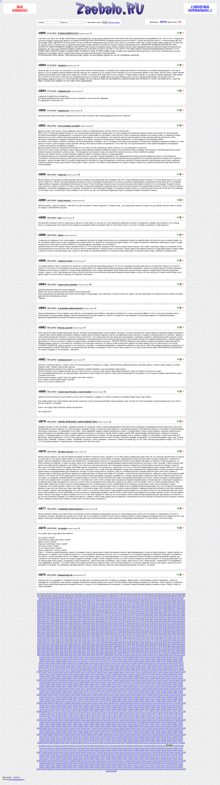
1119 (46, 665)
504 (111, 623)
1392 (92, 686)
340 (115, 613)
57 (73, 596)
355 (183, 613)
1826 (166, 720)
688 (48, 636)
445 (142, 619)
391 (48, 617)
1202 (56, 672)
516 (164, 623)
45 (180, 594)
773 (133, 640)
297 (70, 611)
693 (70, 636)
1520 (69, 697)
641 (133, 632)
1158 (111, 667)
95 (57, 598)
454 (183, 619)
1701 (56, 711)
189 (178, 602)
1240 (119, 674)
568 (102, 628)
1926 (139, 728)
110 (120, 598)
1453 (136, 690)
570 (111, 628)
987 (57, 655)
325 (48, 613)
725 (66, 638)
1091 (41, 663)
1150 (68, 667)
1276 (175, 676)
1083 (141, 661)
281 (147, 609)
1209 (94, 672)
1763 (108, 716)
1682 (97, 709)
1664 (141, 707)
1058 (147, 659)
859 (75, 646)
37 (153, 594)
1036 (169, 657)
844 (156, 644)
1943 (86, 730)
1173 (46, 670)
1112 (155, 663)
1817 (116, 720)
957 (70, 653)
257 (39, 609)
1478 (130, 693)
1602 (89, 703)
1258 (75, 676)
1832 (53, 722)
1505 (133, 695)
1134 (127, 665)
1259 (81, 676)
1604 (100, 703)
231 (70, 607)
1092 (47, 663)
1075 (97, 661)
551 (174, 625)
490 (48, 623)
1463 (47, 693)
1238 (108, 674)
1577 (97, 701)
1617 (172, 703)
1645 (180, 705)
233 (79, 607)
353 (174, 613)
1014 (47, 657)
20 (94, 594)
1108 (134, 663)
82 (159, 596)
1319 (122, 680)
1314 (94, 680)
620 (39, 632)
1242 (130, 674)
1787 (97, 718)
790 (61, 642)
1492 (61, 695)
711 (151, 636)
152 (160, 600)
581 (160, 628)
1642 (164, 705)
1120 (52, 665)
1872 (130, 724)
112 (128, 598)
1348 (136, 682)
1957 (164, 730)
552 (178, 625)
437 (106, 619)
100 (75, 598)
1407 (175, 686)
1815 (105, 720)
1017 (64, 657)
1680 (86, 709)
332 (79, 613)
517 (169, 623)
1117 (181, 663)
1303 (180, 678)
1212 (111, 672)
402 (97, 617)
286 (169, 609)
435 (97, 619)
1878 (164, 724)
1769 (141, 716)
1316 (105, 680)
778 (156, 640)
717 (178, 636)
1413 (61, 688)
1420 (100, 688)
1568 (47, 701)
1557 (130, 699)
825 (70, 644)
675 (138, 634)
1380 (169, 684)
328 (61, 613)
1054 (125, 659)
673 (129, 634)
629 (79, 632)
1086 (158, 661)
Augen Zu (62, 175)
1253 (47, 676)
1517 (53, 697)
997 (102, 655)
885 (43, 649)
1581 (119, 701)
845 (160, 644)
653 (39, 634)
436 (102, 619)
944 (160, 651)
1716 (139, 711)
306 (111, 611)
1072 (81, 661)
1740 (125, 714)
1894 (108, 726)
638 (120, 632)
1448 (108, 690)
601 (102, 630)
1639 (147, 705)
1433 (172, 688)
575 (133, 628)
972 (138, 653)
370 (102, 615)
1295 (136, 678)
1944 (92, 730)
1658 (108, 707)
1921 (111, 728)
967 (115, 653)
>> (1, 1)
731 (93, 638)
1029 (130, 657)
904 (129, 649)
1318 (116, 680)
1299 (158, 678)
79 (149, 596)
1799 (164, 718)
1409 (39, 688)
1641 (158, 705)
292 (48, 611)
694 (75, 636)
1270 (141, 676)
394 (61, 617)
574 (129, 628)
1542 (47, 699)
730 (88, 638)
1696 (175, 709)
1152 (79, 667)
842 (147, 644)
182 (147, 602)
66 (104, 596)
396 (70, 617)
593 (66, 630)
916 (182, 649)
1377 (153, 684)
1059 (153, 659)
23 (105, 594)
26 (115, 594)
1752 (47, 716)
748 (169, 638)
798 (97, 642)
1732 (81, 714)
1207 (83, 672)
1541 (42, 699)
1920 (105, 728)
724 (61, 638)
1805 (50, 720)
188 (174, 602)
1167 (160, 667)
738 (124, 638)
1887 (69, 726)
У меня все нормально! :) (200, 8)
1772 (158, 716)
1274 (164, 676)
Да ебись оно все (65, 452)
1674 (53, 709)
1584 (136, 701)
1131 (111, 665)
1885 (58, 726)
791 (66, 642)
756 (57, 640)
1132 (116, 665)
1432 (166, 688)
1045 (75, 659)
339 (111, 613)
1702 (61, 711)
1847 (136, 722)
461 (66, 621)
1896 (119, 726)
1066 (47, 661)
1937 (53, 730)
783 (178, 640)
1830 (42, 722)
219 (164, 605)
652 (183, 632)
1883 (47, 726)
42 (170, 594)
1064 (180, 659)
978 (165, 653)
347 (147, 613)
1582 (125, 701)
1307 (56, 680)
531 (84, 625)
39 (160, 594)
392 (52, 617)
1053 (119, 659)
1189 (133, 670)
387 (178, 615)
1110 (145, 663)
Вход (105, 22)
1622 (53, 705)
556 (48, 628)
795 (84, 642)
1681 (92, 709)
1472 (97, 693)
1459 (169, 690)
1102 (102, 663)
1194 (160, 670)
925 (75, 651)
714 (164, 636)
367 (88, 615)
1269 (136, 676)
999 (111, 655)
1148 (57, 667)
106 (102, 598)
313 (142, 611)
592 (61, 630)
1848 (141, 722)
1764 (114, 716)
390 (43, 617)
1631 (103, 705)
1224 (177, 672)
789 (57, 642)
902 (120, 649)
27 (118, 594)
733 (102, 638)
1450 (119, 690)
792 (70, 642)
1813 (94, 720)
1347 (130, 682)
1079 (119, 661)
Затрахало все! (65, 360)
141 (111, 600)
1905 (169, 726)
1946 (103, 730)
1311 (78, 680)
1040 (47, 659)
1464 (53, 693)
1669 (169, 707)
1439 (58, 690)
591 (57, 630)
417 (164, 617)
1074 (92, 661)
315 (151, 611)
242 (120, 607)
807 (138, 642)
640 (129, 632)
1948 (114, 730)
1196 (170, 670)
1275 (169, 676)
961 (88, 653)
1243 (136, 674)
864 (97, 646)
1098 (80, 663)
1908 (39, 728)
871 (129, 646)
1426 (133, 688)
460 (61, 621)
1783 (75, 718)
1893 (103, 726)
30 (129, 594)
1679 (81, 709)
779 (160, 640)
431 (79, 619)
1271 (147, 676)
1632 (108, 705)
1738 (114, 714)
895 (88, 649)
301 (88, 611)
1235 (92, 674)
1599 (72, 703)
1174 (52, 670)
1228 (53, 674)
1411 (50, 688)
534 (97, 625)
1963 (53, 732)
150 (151, 600)
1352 (158, 682)
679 (156, 634)
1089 (175, 661)
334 (88, 613)
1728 (58, 714)
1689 (136, 709)
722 (52, 638)
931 (102, 651)
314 (146, 611)
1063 (175, 659)
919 (48, 651)
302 (93, 611)
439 (115, 619)
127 (48, 600)
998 (106, 655)
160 (48, 602)
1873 (136, 724)
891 (70, 649)
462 (70, 621)
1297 (147, 678)
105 (97, 598)
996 (97, 655)
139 (102, 600)
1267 (125, 676)
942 (151, 651)
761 (79, 640)
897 (97, 649)
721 (48, 638)
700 (102, 636)
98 (68, 598)
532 (88, 625)
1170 (176, 667)
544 (142, 625)
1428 (144, 688)
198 (70, 605)
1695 (169, 709)
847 (169, 644)
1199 (39, 672)
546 (151, 625)
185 (160, 602)
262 (61, 609)
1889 (81, 726)
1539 (175, 697)
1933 (177, 728)
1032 (147, 657)
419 (173, 617)
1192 (149, 670)
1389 (75, 686)
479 (147, 621)
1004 (138, 655)
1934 (183, 728)
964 (102, 653)
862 (88, 646)
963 (97, 653)
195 (57, 605)
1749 (175, 714)
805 (129, 642)
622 (48, 632)
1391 (86, 686)
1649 (58, 707)
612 (151, 630)
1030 (136, 657)
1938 (58, 730)
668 (106, 634)
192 (43, 605)
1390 (81, 686)
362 (66, 615)
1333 (53, 682)
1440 (64, 690)
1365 (86, 684)
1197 (176, 670)
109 (115, 598)
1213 (116, 672)
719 (39, 638)
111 (124, 598)
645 (151, 632)
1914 (72, 728)
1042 (58, 659)
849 (178, 644)
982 (183, 653)
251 (160, 607)
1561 (153, 699)
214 (142, 605)
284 (160, 609)
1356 (180, 682)
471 (111, 621)
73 (128, 596)
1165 (149, 667)
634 (102, 632)
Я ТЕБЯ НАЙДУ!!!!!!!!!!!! (68, 33)
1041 (53, 659)
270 (97, 609)
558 (57, 628)
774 (138, 640)
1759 (86, 716)
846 (165, 644)
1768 (136, 716)
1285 (81, 678)
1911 (56, 728)
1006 (149, 655)
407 (120, 617)
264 (70, 609)
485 (174, 621)
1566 (180, 699)
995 (93, 655)
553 (183, 625)
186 (165, 602)
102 (84, 598)
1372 (125, 684)
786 (43, 642)
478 (142, 621)
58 (77, 596)
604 (115, 630)
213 (137, 605)
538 (115, 625)
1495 (78, 695)
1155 (95, 667)
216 (151, 605)
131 (66, 600)
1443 (81, 690)
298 (75, 611)
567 (97, 628)
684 (178, 634)
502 (102, 623)
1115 (171, 663)
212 (133, 605)
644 (147, 632)
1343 (108, 682)
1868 (108, 724)
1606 (111, 703)
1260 (86, 676)
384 (165, 615)
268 (88, 609)
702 (111, 636)
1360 (58, 684)
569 (106, 628)
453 (178, 619)
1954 (147, 730)
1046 (81, 659)
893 (79, 649)
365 (79, 615)
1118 (41, 665)
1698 (39, 711)
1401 (141, 686)
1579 (108, 701)
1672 (42, 709)
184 (156, 602)
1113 (160, 663)
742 (142, 638)
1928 (150, 728)
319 (169, 611)
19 (91, 594)
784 (183, 640)
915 (178, 649)
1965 (64, 732)
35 (146, 594)
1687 (125, 709)
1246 (153, 674)
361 (61, 615)
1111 (150, 663)
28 (122, 594)
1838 (86, 722)
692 (66, 636)
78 (145, 596)
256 (183, 607)
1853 (169, 722)
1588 (158, 701)
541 (129, 625)
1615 (161, 703)
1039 (42, 659)
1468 (75, 693)
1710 (106, 711)
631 (88, 632)
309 (124, 611)
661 (75, 634)
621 (43, 632)
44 (177, 594)
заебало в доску (65, 261)
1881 (180, 724)
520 (182, 623)
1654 (86, 707)
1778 (47, 718)
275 (120, 609)
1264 (108, 676)
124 (181, 598)
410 (133, 617)
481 (156, 621)
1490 (50, 695)
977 (160, 653)
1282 (64, 678)
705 (124, 636)
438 (111, 619)
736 (115, 638)
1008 (160, 655)
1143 (176, 665)
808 (142, 642)
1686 (119, 709)
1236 (97, 674)
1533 (141, 697)
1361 (64, 684)
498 (84, 623)
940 (142, 651)
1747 (164, 714)
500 (93, 623)
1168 (165, 667)
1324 (150, 680)
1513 (177, 695)
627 (70, 632)
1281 (58, 678)
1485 (169, 693)
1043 (64, 659)
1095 (63, 663)
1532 (136, 697)
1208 (89, 672)
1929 (155, 728)
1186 (116, 670)
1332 (47, 682)
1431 (161, 688)
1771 (153, 716)
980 (174, 653)
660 (70, 634)
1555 (119, 699)
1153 (84, 667)
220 (169, 605)
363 (70, 615)
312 (137, 611)
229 (61, 607)
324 (43, 613)
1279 (47, 678)
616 (169, 630)
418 (169, 617)
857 (66, 646)
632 (93, 632)
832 (102, 644)
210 (124, 605)
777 (151, 640)
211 (129, 605)
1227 (47, 674)
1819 (128, 720)
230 (66, 607)
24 (108, 594)
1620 (42, 705)
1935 (42, 730)
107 (106, 598)
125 (39, 600)
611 (146, 630)
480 (151, 621)
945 (165, 651)
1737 (108, 714)
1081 (130, 661)
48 (42, 596)
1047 (86, 659)
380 (147, 615)
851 (39, 646)
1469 (81, 693)
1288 (97, 678)
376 (129, 615)
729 (84, 638)
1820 (133, 720)
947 (174, 651)
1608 (122, 703)
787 (48, 642)
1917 (89, 728)
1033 (153, 657)
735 (111, 638)
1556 (125, 699)
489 (43, 623)
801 (111, 642)
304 (102, 611)
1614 (155, 703)
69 (114, 596)
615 (164, 630)
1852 (164, 722)
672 (124, 634)
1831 (47, 722)
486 (178, 621)
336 (97, 613)
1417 (83, 688)
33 (139, 594)
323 (39, 613)
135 (84, 600)
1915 (78, 728)
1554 (114, 699)
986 (52, 655)
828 (84, 644)
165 (70, 602)
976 (156, 653)
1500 (106, 695)
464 (79, 621)
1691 (147, 709)
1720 (161, 711)
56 (70, 596)
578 (147, 628)
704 (120, 636)
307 (115, 611)
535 (102, 625)
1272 (153, 676)
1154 (90, 667)
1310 (72, 680)
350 (160, 613)
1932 (172, 728)
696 (84, 636)
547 (156, 625)
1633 (114, 705)
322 (182, 611)
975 (151, 653)
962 (93, 653)
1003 (133, 655)
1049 (97, 659)
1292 (119, 678)
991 (75, 655)
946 (169, 651)
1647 (47, 707)
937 (129, 651)
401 (93, 617)
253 (169, 607)
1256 (64, 676)
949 (183, 651)
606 (124, 630)
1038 (180, 657)
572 (120, 628)
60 (83, 596)
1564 (169, 699)
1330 (183, 680)
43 (173, 594)
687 (43, 636)
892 (75, 649)
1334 (58, 682)
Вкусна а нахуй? (65, 328)
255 (178, 607)
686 (39, 636)
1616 (166, 703)
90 (40, 598)
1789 (108, 718)
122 (172, 598)
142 (115, 600)
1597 (61, 703)
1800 (169, 718)
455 (39, 621)
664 (88, 634)
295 (61, 611)
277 (129, 609)
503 (106, 623)
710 (147, 636)
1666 (153, 707)
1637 (136, 705)
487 (183, 621)
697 (88, 636)
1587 (153, 701)
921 (57, 651)
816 (178, 642)
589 (48, 630)
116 (145, 598)
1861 (69, 724)
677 (147, 634)
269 (93, 609)
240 (111, 607)
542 (133, 625)
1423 (116, 688)
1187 (122, 670)
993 (84, 655)
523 (48, 625)
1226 (42, 674)
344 (133, 613)
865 (102, 646)
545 (147, 625)
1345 (119, 682)
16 (80, 594)
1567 (42, 701)
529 (75, 625)
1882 (42, 726)
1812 (89, 720)
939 (138, 651)
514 (155, 623)
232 (75, 607)
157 (183, 600)
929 (93, 651)
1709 (100, 711)
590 (52, 630)
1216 (133, 672)
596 (79, 630)
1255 (58, 676)
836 (120, 644)
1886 (64, 726)
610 (142, 630)
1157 (106, 667)
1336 (69, 682)
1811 (83, 720)
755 (52, 640)
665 (93, 634)
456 (43, 621)
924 (70, 651)
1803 (39, 720)
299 (79, 611)
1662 (130, 707)
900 (111, 649)
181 (142, 602)
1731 (75, 714)
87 (176, 596)
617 (173, 630)
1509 (155, 695)
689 (52, 636)
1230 (64, 674)
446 (147, 619)
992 (79, 655)
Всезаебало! (20, 8)
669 (111, 634)
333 (84, 613)
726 (70, 638)
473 (120, 621)
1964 (58, 732)
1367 (97, 684)
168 (84, 602)
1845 (125, 722)
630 (84, 632)
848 (174, 644)
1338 (81, 682)
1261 (92, 676)
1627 (81, 705)
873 (138, 646)
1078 (114, 661)
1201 (50, 672)
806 (133, 642)
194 (52, 605)
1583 (130, 701)
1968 (81, 732)
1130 (106, 665)
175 (115, 602)
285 (165, 609)
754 (48, 640)
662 (79, 634)
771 (124, 640)
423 (43, 619)
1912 (61, 728)
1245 (147, 674)
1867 (103, 724)
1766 (125, 716)
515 (160, 623)
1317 (111, 680)
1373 (130, 684)
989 (66, 655)
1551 (97, 699)
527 (66, 625)
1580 (114, 701)
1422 (111, 688)
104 (93, 598)
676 (142, 634)
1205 (72, 672)
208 (115, 605)
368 (93, 615)
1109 (139, 663)
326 (52, 613)
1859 (58, 724)
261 (57, 609)
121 (167, 598)
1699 (45, 711)
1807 (61, 720)
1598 (67, 703)
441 (124, 619)
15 (77, 594)
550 (169, 625)
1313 (89, 680)
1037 (175, 657)
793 (75, 642)
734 (106, 638)
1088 (169, 661)
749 (174, 638)
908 (147, 649)
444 (138, 619)
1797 (153, 718)
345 (138, 613)
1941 (75, 730)
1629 (92, 705)
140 (106, 600)
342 (124, 613)
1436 (42, 690)
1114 (165, 663)
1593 (39, 703)
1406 (169, 686)
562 (75, 628)
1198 (181, 670)
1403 (153, 686)
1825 (161, 720)
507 (124, 623)
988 (61, 655)
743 (147, 638)
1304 (39, 680)
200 (79, 605)
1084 (147, 661)
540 (124, 625)
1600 (78, 703)
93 (51, 598)
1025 (108, 657)
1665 (147, 707)
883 (183, 646)
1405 (164, 686)
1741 (130, 714)
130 (61, 600)
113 (132, 598)
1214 (122, 672)
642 (138, 632)
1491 (56, 695)
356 (39, 615)
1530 (125, 697)
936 (124, 651)
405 (111, 617)
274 (115, 609)
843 (151, 644)
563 (79, 628)
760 (75, 640)
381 (151, 615)
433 (88, 619)
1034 (158, 657)
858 (70, 646)
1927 (144, 728)
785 (39, 642)
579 (151, 628)
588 (43, 630)
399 (84, 617)
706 (129, 636)
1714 (128, 711)
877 (156, 646)
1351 (153, 682)
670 (115, 634)
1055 (130, 659)
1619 (183, 703)
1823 (150, 720)
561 (70, 628)
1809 (72, 720)
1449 (114, 690)
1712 (116, 711)
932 (106, 651)
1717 (144, 711)
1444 (86, 690)
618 (178, 630)
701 (106, 636)
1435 (183, 688)
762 (84, 640)
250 (156, 607)
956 (66, 653)
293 (52, 611)
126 (43, 600)
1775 (175, 716)
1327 (166, 680)
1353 (164, 682)
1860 (64, 724)
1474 (108, 693)
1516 (47, 697)
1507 (144, 695)
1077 (108, 661)
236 (93, 607)
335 (93, 613)
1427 (139, 688)
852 (43, 646)
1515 (42, 697)
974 (147, 653)
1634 (119, 705)
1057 (141, 659)
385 (169, 615)
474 (124, 621)
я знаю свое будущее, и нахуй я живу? (75, 392)
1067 (53, 661)
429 (70, 619)
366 (84, 615)
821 (52, 644)
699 (97, 636)
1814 (100, 720)
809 (147, 642)
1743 (141, 714)
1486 (175, 693)
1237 (103, 674)
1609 (128, 703)
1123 (68, 665)
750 (178, 638)
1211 (105, 672)
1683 (103, 709)
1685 (114, 709)
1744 (147, 714)
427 (61, 619)
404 (106, 617)
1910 (50, 728)
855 (57, 646)
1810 (78, 720)
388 (183, 615)
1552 (103, 699)
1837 (81, 722)
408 (124, 617)
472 (115, 621)
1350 (147, 682)
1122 (62, 665)
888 (57, 649)
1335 (64, 682)
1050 (103, 659)
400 (88, 617)
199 (75, 605)
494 (66, 623)
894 (84, 649)
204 (97, 605)
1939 (64, 730)
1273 (158, 676)
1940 (69, 730)
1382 (180, 684)
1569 (53, 701)
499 (88, 623)
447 (151, 619)
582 (165, 628)
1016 (58, 657)
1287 (92, 678)
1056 (136, 659)
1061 (164, 659)
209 (120, 605)
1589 (164, 701)
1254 (53, 676)
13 (70, 594)
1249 (169, 674)
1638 (141, 705)
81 (156, 596)
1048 (92, 659)
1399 (130, 686)
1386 (58, 686)
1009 (166, 655)
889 (61, 649)
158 (39, 602)
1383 (42, 686)
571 (115, 628)
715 (169, 636)
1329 (177, 680)
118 (154, 598)
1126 (84, 665)
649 (169, 632)
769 (115, 640)
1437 (47, 690)
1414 (67, 688)
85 (170, 596)
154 (169, 600)
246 (138, 607)
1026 (114, 657)
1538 (169, 697)
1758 (81, 716)
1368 (103, 684)
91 (44, 598)
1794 (136, 718)
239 (106, 607)
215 (146, 605)
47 (39, 596)
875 (147, 646)
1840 (97, 722)
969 (124, 653)
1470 (86, 693)
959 (79, 653)
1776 (180, 716)
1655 (92, 707)
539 (120, 625)
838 (129, 644)
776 (147, 640)
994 (88, 655)
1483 (158, 693)
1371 (119, 684)
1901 (147, 726)
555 (43, 628)
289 (183, 609)
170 (93, 602)
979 (169, 653)
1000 (116, 655)
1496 (83, 695)
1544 (58, 699)
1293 (125, 678)
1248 (164, 674)
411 (137, 617)
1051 (108, 659)
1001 (122, 655)
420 (178, 617)
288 (178, 609)
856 (61, 646)
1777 (42, 718)
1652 (75, 707)
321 (178, 611)
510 (138, 623)
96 (61, 598)
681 (165, 634)
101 (79, 598)
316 (155, 611)
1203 (61, 672)
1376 (147, 684)
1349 (141, 682)
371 (106, 615)
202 (88, 605)
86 (173, 596)
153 (165, 600)
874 (142, 646)
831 (97, 644)
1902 (153, 726)
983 (39, 655)
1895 (114, 726)
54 (63, 596)
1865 (92, 724)
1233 (81, 674)
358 (48, 615)
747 (165, 638)
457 (48, 621)
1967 (75, 732)
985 (48, 655)
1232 (75, 674)
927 (84, 651)
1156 (100, 667)
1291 (114, 678)
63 (94, 596)
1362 (69, 684)
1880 (175, 724)
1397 (119, 686)
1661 (125, 707)
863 (93, 646)
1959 (175, 730)
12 (67, 594)
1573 (75, 701)
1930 (161, 728)
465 (84, 621)
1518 (58, 697)
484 (169, 621)
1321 (133, 680)
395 (66, 617)
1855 (180, 722)
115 (141, 598)
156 (178, 600)
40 (163, 594)
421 (182, 617)
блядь (60, 235)
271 (102, 609)
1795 (141, 718)
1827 (172, 720)
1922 (116, 728)
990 (70, 655)
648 (165, 632)
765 (97, 640)
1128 (95, 665)
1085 (153, 661)
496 (75, 623)
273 (111, 609)
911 (160, 649)
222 (178, 605)
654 (43, 634)
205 (102, 605)
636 (111, 632)
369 (97, 615)
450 (165, 619)
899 (106, 649)
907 (142, 649)
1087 (164, 661)
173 (106, 602)
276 (124, 609)
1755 (64, 716)
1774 (169, 716)
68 (111, 596)
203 (93, 605)
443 (133, 619)
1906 (175, 726)
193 (48, 605)
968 (120, 653)
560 (66, 628)
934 (115, 651)
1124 (73, 665)
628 (75, 632)
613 (155, 630)
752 (39, 640)
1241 (125, 674)
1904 (164, 726)
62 (90, 596)
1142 (170, 665)
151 (156, 600)
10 (60, 594)
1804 (45, 720)
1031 (141, 657)
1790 (114, 718)
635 (106, 632)
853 (48, 646)
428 (66, 619)
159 (43, 602)
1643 (169, 705)
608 (133, 630)
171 (97, 602)
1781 (64, 718)
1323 (144, 680)
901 (115, 649)
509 (133, 623)
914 (173, 649)
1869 (114, 724)
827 (79, 644)
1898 (130, 726)
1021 (86, 657)
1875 (147, 724)
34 (142, 594)
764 (93, 640)
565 (88, 628)
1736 (103, 714)
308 (120, 611)
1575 (86, 701)
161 (52, 602)
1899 (136, 726)
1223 (172, 672)
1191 (143, 670)
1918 (94, 728)
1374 (136, 684)
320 (173, 611)
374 (120, 615)
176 (120, 602)
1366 (92, 684)
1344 (114, 682)
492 (57, 623)
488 (39, 623)
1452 (130, 690)
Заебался (62, 65)
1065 (42, 661)
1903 (158, 726)
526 (61, 625)
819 (43, 644)
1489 (45, 695)
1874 (141, 724)
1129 (100, 665)
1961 (42, 732)
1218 (144, 672)
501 (97, 623)
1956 (158, 730)
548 (160, 625)
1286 (86, 678)
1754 (58, 716)
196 (61, 605)
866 (106, 646)
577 (142, 628)
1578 (103, 701)
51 (52, 596)
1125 (79, 665)
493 (61, 623)
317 (160, 611)
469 (102, 621)
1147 (52, 667)
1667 (158, 707)
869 (120, 646)
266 (79, 609)
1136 (138, 665)
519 (178, 623)
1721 (166, 711)
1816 (111, 720)
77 (142, 596)
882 (178, 646)
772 (129, 640)
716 (173, 636)
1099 (85, 663)
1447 (103, 690)
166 (75, 602)
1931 (166, 728)
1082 (136, 661)
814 (169, 642)
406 (115, 617)
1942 (81, 730)
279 (138, 609)
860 (79, 646)
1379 (164, 684)
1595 (50, 703)
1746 (158, 714)
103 (88, 598)
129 (57, 600)
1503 (122, 695)
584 (174, 628)
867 (111, 646)
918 (43, 651)
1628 (86, 705)
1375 (141, 684)
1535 (153, 697)
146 (133, 600)
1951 (130, 730)
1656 (97, 707)
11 (63, 594)
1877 (158, 724)
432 (84, 619)
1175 (57, 670)
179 (133, 602)
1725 (42, 714)
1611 (139, 703)
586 (183, 628)
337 (102, 613)
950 (39, 653)
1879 (169, 724)
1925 (133, 728)
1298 (153, 678)
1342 (103, 682)
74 (132, 596)
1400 (136, 686)
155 (174, 600)
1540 (180, 697)
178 (129, 602)
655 (48, 634)
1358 (47, 684)
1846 (130, 722)
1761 (97, 716)
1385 (53, 686)
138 (97, 600)
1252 (42, 676)
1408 (180, 686)
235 (88, 607)
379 (142, 615)
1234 (86, 674)
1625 (69, 705)
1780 (58, 718)
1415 (72, 688)
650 (174, 632)
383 (160, 615)
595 (75, 630)
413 (146, 617)
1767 (130, 716)
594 (70, 630)
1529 (119, 697)
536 (106, 625)
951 (43, 653)
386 (174, 615)
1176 (63, 670)
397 (75, 617)
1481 (147, 693)
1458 (164, 690)
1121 (57, 665)
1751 (42, 716)
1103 (107, 663)
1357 (42, 684)
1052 (114, 659)
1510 (161, 695)
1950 (125, 730)
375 (124, 615)
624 (57, 632)
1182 (95, 670)
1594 (45, 703)
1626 (75, 705)
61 (87, 596)
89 (183, 596)
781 (169, 640)
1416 (78, 688)
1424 (122, 688)
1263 (103, 676)
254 (174, 607)
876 (151, 646)
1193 (154, 670)
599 (93, 630)
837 (124, 644)
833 (106, 644)
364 (75, 615)
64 (97, 596)
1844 (119, 722)
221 (173, 605)
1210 (100, 672)
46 (184, 594)
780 (165, 640)
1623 (58, 705)
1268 (130, 676)
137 (93, 600)
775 (142, 640)
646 (156, 632)
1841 (103, 722)
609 (138, 630)
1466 (64, 693)
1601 (83, 703)
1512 (172, 695)
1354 (169, 682)
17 (84, 594)
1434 (177, 688)
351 (165, 613)
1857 (47, 724)
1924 (128, 728)
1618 (177, 703)
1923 (122, 728)
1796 (147, 718)
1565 (175, 699)
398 (79, 617)
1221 (161, 672)
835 (115, 644)
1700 (50, 711)
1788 (103, 718)
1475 (114, 693)
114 (137, 598)
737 (120, 638)
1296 (141, 678)
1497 (89, 695)
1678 (75, 709)
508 (129, 623)
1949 (119, 730)
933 (111, 651)
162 (57, 602)
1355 (175, 682)
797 (93, 642)
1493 (67, 695)
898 (102, 649)
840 (138, 644)
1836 (75, 722)
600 (97, 630)
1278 (42, 678)
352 (169, 613)
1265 (114, 676)
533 (93, 625)
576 (138, 628)
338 (106, 613)
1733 (86, 714)
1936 (47, 730)
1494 (72, 695)
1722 (172, 711)
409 (129, 617)
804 (124, 642)
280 (142, 609)
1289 (103, 678)
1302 (175, 678)
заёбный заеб (64, 91)
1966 (69, 732)
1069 (64, 661)
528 (70, 625)
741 (138, 638)
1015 (53, 657)
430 (75, 619)
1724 (183, 711)
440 (120, 619)
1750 (180, 714)
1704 (72, 711)
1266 (119, 676)
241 (115, 607)
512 (146, 623)
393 (57, 617)
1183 (100, 670)
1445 (92, 690)
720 (43, 638)
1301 (169, 678)
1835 (69, 722)
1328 (172, 680)
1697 (180, 709)
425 (52, 619)
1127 (89, 665)
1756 (69, 716)
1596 (56, 703)
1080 (125, 661)
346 (142, 613)
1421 (105, 688)
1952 (136, 730)
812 (160, 642)
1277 (180, 676)
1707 (89, 711)
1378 (158, 684)
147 (138, 600)
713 (160, 636)
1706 (83, 711)
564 (84, 628)
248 (147, 607)
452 (174, 619)
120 (163, 598)
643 (142, 632)
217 (155, 605)
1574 (81, 701)
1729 (64, 714)
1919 (100, 728)
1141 (165, 665)
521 (39, 625)
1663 (136, 707)
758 (66, 640)
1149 (63, 667)
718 (182, 636)
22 (101, 594)
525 (57, 625)
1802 (180, 718)
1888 (75, 726)
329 (66, 613)
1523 (86, 697)
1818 (122, 720)
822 (57, 644)
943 (156, 651)
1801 (175, 718)
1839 (92, 722)
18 (87, 594)
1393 (97, 686)
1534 (147, 697)
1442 (75, 690)
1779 (53, 718)
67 (108, 596)
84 (166, 596)
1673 (47, 709)
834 (111, 644)
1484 (164, 693)
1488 (39, 695)
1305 (45, 680)
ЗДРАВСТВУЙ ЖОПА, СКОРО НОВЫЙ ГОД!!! (77, 422)
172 (102, 602)
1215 (127, 672)
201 (84, 605)
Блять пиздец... (65, 200)
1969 (86, 732)
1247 (158, 674)
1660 (119, 707)
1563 (164, 699)
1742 (136, 714)
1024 (103, 657)
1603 (94, 703)
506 (120, 623)
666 (97, 634)
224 (39, 607)
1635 (125, 705)
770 (120, 640)
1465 (58, 693)
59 (80, 596)
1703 (67, 711)
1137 (143, 665)
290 (39, 611)
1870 (119, 724)
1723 (177, 711)
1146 (46, 667)
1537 (164, 697)
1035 (164, 657)
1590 (169, 701)
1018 (69, 657)
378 (138, 615)
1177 (68, 670)
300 (84, 611)
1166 (154, 667)
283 (156, 609)
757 (61, 640)
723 (57, 638)
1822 (144, 720)
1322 (139, 680)
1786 (92, 718)
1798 (158, 718)
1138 (149, 665)
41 (167, 594)
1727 (53, 714)
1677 (69, 709)
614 (160, 630)
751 (183, 638)
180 (138, 602)
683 (174, 634)
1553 (108, 699)
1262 (97, 676)
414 (151, 617)
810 (151, 642)
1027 (119, 657)
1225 (183, 672)
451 (169, 619)
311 (133, 611)
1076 (103, 661)
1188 (127, 670)
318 (164, 611)
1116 (176, 663)
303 (97, 611)
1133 (122, 665)
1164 (143, 667)
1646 (42, 707)
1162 (133, 667)
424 (48, 619)
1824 (155, 720)
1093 (52, 663)
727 (75, 638)
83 (163, 596)
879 (165, 646)
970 (129, 653)
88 (180, 596)
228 (57, 607)
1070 (69, 661)
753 (43, 640)
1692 (153, 709)
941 (147, 651)
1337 (75, 682)
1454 (141, 690)
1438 (53, 690)
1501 (111, 695)
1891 (92, 726)
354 (178, 613)
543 (138, 625)
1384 (47, 686)
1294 (130, 678)
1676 (64, 709)
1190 (138, 670)
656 (52, 634)
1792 (125, 718)
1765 (119, 716)
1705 (78, 711)
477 (138, 621)
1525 (97, 697)
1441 (69, 690)
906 (138, 649)
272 (106, 609)
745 (156, 638)
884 (39, 649)
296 (66, 611)
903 (124, 649)
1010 (171, 655)
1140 (159, 665)
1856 (42, 724)
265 (75, 609)
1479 (136, 693)
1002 (127, 655)
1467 (69, 693)
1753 (53, 716)
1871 (125, 724)
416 (160, 617)
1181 (90, 670)
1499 (100, 695)
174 (111, 602)
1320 (128, 680)
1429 (150, 688)
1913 (67, 728)
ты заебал (62, 528)
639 (124, 632)
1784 (81, 718)
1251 (180, 674)
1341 (97, 682)
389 (39, 617)
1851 (158, 722)
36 (149, 594)
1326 (161, 680)
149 (147, 600)
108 (111, 598)
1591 (175, 701)
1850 (153, 722)
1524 (92, 697)
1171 (181, 667)
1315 (100, 680)
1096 (69, 663)
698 (93, 636)
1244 (141, 674)
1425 (128, 688)
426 (57, 619)
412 (142, 617)
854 (52, 646)
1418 (89, 688)
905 (133, 649)
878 (160, 646)
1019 (75, 657)
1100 (91, 663)
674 (133, 634)
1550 (92, 699)
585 (178, 628)
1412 (56, 688)
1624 (64, 705)
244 (129, 607)
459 (57, 621)
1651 (69, 707)
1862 (75, 724)
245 (133, 607)
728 (79, 638)
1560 (147, 699)
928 (88, 651)
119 (158, 598)
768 (111, 640)
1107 (129, 663)
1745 (153, 714)
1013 (42, 657)
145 (129, 600)
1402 (147, 686)
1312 (83, 680)
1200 (45, 672)
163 (61, 602)
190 (183, 602)
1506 (139, 695)
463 (75, 621)
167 (79, 602)
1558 (136, 699)
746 (160, 638)
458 (52, 621)
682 (169, 634)
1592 (180, 701)
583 (169, 628)
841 (142, 644)
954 (57, 653)
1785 (86, 718)
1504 (128, 695)
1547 (75, 699)
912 (164, 649)
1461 (180, 690)
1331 (42, 682)
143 (120, 600)
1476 (119, 693)
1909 (45, 728)
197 (66, 605)
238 (102, 607)
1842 (108, 722)
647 (160, 632)
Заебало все (63, 111)
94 (54, 598)
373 (115, 615)
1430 (155, 688)
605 (120, 630)
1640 (153, 705)
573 (124, 628)
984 (43, 655)
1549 (86, 699)
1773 (164, 716)
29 (125, 594)
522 (43, 625)
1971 (97, 732)
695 (79, 636)
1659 (114, 707)
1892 (97, 726)
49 (46, 596)
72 (125, 596)
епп (59, 218)
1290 (108, 678)
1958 (169, 730)
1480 (141, 693)
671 (120, 634)
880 (169, 646)
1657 (103, 707)
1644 (175, 705)
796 (88, 642)
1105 (118, 663)
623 (52, 632)
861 (84, 646)
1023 (97, 657)
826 (75, 644)
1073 (86, 661)
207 (111, 605)
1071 (75, 661)
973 (142, 653)
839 (133, 644)
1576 (92, 701)
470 (106, 621)
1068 (58, 661)
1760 (92, 716)
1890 (86, 726)
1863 (81, 724)
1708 (94, 711)
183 (151, 602)
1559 (141, 699)
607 (129, 630)
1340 (92, 682)
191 (39, 605)
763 (88, 640)
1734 (92, 714)
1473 (103, 693)
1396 (114, 686)
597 (84, 630)
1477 (125, 693)
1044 (69, 659)
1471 (92, 693)
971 (133, 653)
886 (48, 649)
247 (142, 607)
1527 (108, 697)
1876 (153, 724)
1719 (155, 711)
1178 (73, 670)
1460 (175, 690)
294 (57, 611)
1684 (108, 709)
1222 (166, 672)
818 (39, 644)
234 (84, 607)
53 (59, 596)
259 (48, 609)
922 (61, 651)
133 (75, 600)
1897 (125, 726)
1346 (125, 682)
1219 (150, 672)
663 (84, 634)
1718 (150, 711)
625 (61, 632)
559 (61, 628)
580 (156, 628)
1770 (147, 716)
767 (106, 640)
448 (156, 619)
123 (176, 598)
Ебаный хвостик (65, 575)
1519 (64, 697)
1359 (53, 684)
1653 (81, 707)
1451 (125, 690)
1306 (50, 680)
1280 (53, 678)
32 (136, 594)
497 (79, 623)
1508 (150, 695)
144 (124, 600)
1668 (164, 707)
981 (178, 653)
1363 (75, 684)
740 (133, 638)
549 (165, 625)
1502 (117, 695)
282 (151, 609)
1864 (86, 724)
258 (43, 609)
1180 (84, 670)
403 (102, 617)
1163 (138, 667)
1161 (127, 667)
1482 (153, 693)
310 (129, 611)
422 (39, 619)
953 (52, 653)
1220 (155, 672)
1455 (147, 690)
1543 (53, 699)
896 (93, 649)
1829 (183, 720)
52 (56, 596)
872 (133, 646)
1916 (83, 728)
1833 (58, 722)
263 (66, 609)
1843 (114, 722)
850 (183, 644)
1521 (75, 697)
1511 (166, 695)
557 (52, 628)
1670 (175, 707)
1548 (81, 699)
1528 (114, 697)
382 (156, 615)
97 (64, 598)
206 (106, 605)
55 (66, 596)
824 (66, 644)
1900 (141, 726)
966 (111, 653)
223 (182, 605)
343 (129, 613)
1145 (41, 667)
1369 (108, 684)
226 (48, 607)
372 (111, 615)
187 (169, 602)
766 (102, 640)
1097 (74, 663)
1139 (154, 665)
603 (111, 630)
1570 (58, 701)
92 (47, 598)
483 (165, 621)
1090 (180, 661)
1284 (75, 678)
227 (52, 607)
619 (182, 630)
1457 (158, 690)
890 (66, 649)
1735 (97, 714)
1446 (97, 690)
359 (52, 615)
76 (139, 596)
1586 (147, 701)
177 (124, 602)
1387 (64, 686)
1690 (141, 709)
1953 (141, 730)
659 (66, 634)
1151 (73, 667)
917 (39, 651)
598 (88, 630)
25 (111, 594)
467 (93, 621)
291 (43, 611)
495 (70, 623)
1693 (158, 709)
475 (129, 621)
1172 (41, 670)
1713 (122, 711)
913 (169, 649)
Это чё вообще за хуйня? (69, 126)
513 (151, 623)
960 (84, 653)
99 (71, 598)
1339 (86, 682)
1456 (153, 690)
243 (124, 607)
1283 (69, 678)
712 (155, 636)
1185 (111, 670)
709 (142, 636)
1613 (150, 703)
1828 (177, 720)
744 (151, 638)
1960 (180, 730)
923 (66, 651)
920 (52, 651)
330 (70, 613)
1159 (116, 667)
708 (138, 636)
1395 (108, 686)
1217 (138, 672)
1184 (106, 670)
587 (39, 630)
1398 (125, 686)
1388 (69, 686)
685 (183, 634)
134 (79, 600)
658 (61, 634)
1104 (112, 663)
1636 (130, 705)
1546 (69, 699)
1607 (117, 703)
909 (151, 649)
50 (49, 596)
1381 (175, 684)
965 (106, 653)
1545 (64, 699)
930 (97, 651)
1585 (141, 701)
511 (142, 623)
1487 (180, 693)
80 (152, 596)
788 (52, 642)
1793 (130, 718)
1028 (125, 657)
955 (61, 653)
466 (88, 621)
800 (106, 642)
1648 (53, 707)
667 (102, 634)
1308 (61, 680)
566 (93, 628)
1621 (47, 705)
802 (115, 642)
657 (57, 634)
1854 (175, 722)
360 (57, 615)
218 (160, 605)
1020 (81, 657)
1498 (94, 695)
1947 (108, 730)
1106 (123, 663)
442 (129, 619)
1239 (114, 674)
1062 (169, 659)
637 (115, 632)
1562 (158, 699)
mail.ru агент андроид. (68, 285)
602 (106, 630)
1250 (175, 674)
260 (52, 609)
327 (57, 613)
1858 (53, 724)
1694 (164, 709)
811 (155, 642)
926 (79, 651)
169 (88, 602)
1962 (47, 732)
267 (84, 609)
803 (120, 642)
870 (124, 646)
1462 (42, 693)
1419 (94, 688)
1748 (169, 714)
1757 (75, 716)
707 (133, 636)
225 (43, 607)
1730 (69, 714)
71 (121, 596)
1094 (58, 663)
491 (52, 623)
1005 (144, 655)
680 (160, 634)
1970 (92, 732)
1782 (69, 718)
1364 (81, 684)
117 (150, 598)
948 (178, 651)
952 (48, 653)
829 (88, 644)
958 (75, 653)
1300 (164, 678)
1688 (130, 709)
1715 (133, 711)
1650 (64, 707)
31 (132, 594)
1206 (78, 672)
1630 (97, 705)
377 (133, 615)
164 (66, 602)
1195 (165, 670)
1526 (103, 697)
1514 (183, 695)
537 (111, 625)
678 (151, 634)
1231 (69, 674)
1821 (139, 720)
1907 (180, 726)
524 (52, 625)
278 (133, 609)
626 (66, 632)
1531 (130, 697)
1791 (119, 718)
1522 (81, 697)
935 (120, 651)
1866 (97, 724)
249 (151, 607)
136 (88, 600)
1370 (114, 684)
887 (52, 649)
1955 (153, 730)
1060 (158, 659)
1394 (103, 686)
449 (160, 619)
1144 (181, 665)
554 (39, 628)
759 (70, 640)
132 (70, 600)
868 (115, 646)
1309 (67, 680)
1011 (177, 655)
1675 (58, 709)
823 (61, 644)
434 (93, 619)
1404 (158, 686)
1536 (158, 697)
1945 (97, 730)
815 (173, 642)
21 (98, 594)
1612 (144, 703)
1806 (56, 720)
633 (97, 632)
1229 (58, 674)
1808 (67, 720)
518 (173, 623)
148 (142, 600)
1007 (155, 655)
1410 (45, 688)
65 (101, 596)
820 (48, 644)
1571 (64, 701)
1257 (69, 676)
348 (151, 613)
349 (156, 613)
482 (160, 621)
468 (97, 621)
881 (174, 646)
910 (156, 649)
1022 (92, 657)
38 (156, 594)
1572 (69, 701)
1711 (111, 711)
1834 (64, 722)
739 (129, 638)
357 (43, 615)
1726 (47, 714)
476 (133, 621)
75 (135, 596)
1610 (133, 703)
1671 (180, 707)
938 (133, 651)
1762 (103, 716)
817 (182, 642)
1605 (106, 703)
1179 (79, 670)
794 (79, 642)
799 (102, 642)
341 (120, 613)
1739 (119, 714)
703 (115, 636)
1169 (170, 667)
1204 (67, 672)
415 (155, 617)
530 (79, 625)
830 (93, 644)
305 (106, 611)
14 (74, 594)
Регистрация (114, 22)
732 (97, 638)
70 (118, 596)
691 (61, 636)
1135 (133, 665)
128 (52, 600)
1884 (53, 726)
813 (164, 642)
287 (174, 609)
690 (57, 636)
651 (178, 632)
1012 (182, 655)
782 (174, 640)
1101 (96, 663)
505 (115, 623)
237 (97, 607)
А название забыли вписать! (70, 308)
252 (165, 607)
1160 (122, 667)
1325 (155, 680)
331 (75, 613)
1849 (147, 722)
